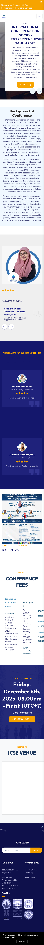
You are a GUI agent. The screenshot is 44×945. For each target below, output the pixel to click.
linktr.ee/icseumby (20, 719)
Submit (36, 850)
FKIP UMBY (30, 877)
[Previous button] (5, 2)
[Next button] (2, 2)
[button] (33, 91)
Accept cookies (23, 941)
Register (24, 85)
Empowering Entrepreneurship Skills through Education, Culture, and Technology (10, 882)
